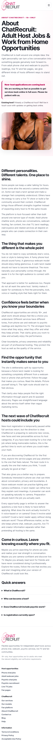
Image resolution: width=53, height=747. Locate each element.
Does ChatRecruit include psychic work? (24, 606)
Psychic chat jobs (9, 680)
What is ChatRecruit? (14, 590)
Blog (4, 718)
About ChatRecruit (10, 711)
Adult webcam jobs (10, 676)
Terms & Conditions (10, 732)
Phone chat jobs (9, 673)
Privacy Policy (8, 735)
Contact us (6, 714)
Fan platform (7, 707)
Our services (7, 700)
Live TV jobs (7, 686)
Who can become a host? (16, 598)
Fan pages (6, 690)
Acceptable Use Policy (11, 739)
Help (4, 721)
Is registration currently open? (19, 615)
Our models (7, 704)
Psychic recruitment (10, 683)
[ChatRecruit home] (11, 5)
